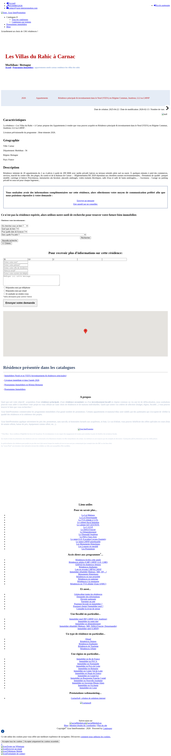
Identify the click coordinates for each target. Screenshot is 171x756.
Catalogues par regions (21, 22)
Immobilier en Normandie (88, 664)
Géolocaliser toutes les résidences (88, 594)
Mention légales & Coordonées (83, 725)
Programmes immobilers (16, 24)
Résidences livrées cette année (88, 560)
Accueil (12, 3)
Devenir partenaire (88, 599)
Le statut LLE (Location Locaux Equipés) (88, 539)
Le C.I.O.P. (88, 527)
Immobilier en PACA (88, 661)
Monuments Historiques (88, 574)
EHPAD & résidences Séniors (88, 564)
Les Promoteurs (88, 549)
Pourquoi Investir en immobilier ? (88, 604)
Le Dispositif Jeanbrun (88, 534)
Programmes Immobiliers (23, 68)
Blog (8, 27)
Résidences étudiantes (88, 567)
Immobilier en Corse (88, 688)
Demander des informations (88, 597)
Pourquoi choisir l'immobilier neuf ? (88, 606)
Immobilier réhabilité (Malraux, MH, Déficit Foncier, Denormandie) (88, 626)
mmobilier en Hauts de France (88, 673)
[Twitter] (94, 723)
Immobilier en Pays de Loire (88, 666)
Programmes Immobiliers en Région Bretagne (23, 385)
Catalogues (11, 17)
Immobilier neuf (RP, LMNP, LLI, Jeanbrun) (88, 619)
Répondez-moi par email (16, 291)
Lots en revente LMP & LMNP (88, 569)
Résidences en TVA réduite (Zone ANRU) (88, 584)
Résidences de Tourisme (88, 646)
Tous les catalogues (20, 19)
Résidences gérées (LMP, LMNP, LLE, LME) (88, 562)
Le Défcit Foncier (88, 529)
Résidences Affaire (88, 649)
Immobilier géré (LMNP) (88, 628)
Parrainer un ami (88, 601)
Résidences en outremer (88, 579)
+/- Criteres (6, 243)
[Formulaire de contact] (13, 754)
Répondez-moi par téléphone (18, 287)
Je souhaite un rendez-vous (17, 294)
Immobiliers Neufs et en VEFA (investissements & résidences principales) (35, 376)
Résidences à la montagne (88, 581)
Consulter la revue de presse (88, 609)
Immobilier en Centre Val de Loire (88, 671)
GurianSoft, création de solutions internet (88, 698)
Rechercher (85, 238)
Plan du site (102, 725)
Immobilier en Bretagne (88, 668)
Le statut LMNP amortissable (88, 541)
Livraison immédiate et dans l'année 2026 (21, 380)
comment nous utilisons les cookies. (96, 737)
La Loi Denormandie (88, 517)
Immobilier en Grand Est (88, 676)
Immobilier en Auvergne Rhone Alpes (88, 683)
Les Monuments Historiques (88, 544)
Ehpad (88, 639)
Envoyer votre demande (20, 302)
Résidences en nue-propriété (88, 576)
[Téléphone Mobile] (11, 751)
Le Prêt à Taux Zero (88, 537)
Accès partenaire (163, 5)
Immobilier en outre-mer (88, 621)
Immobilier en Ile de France (88, 659)
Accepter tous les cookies (12, 742)
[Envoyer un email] (11, 749)
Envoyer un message (85, 200)
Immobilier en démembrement (88, 624)
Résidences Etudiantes (88, 644)
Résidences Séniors (88, 641)
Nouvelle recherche (9, 241)
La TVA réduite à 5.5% (88, 520)
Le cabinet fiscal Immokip (88, 522)
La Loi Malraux (88, 515)
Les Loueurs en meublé (88, 546)
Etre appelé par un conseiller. (85, 204)
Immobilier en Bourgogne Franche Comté (88, 678)
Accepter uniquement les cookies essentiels (41, 742)
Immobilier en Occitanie (88, 685)
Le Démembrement (88, 532)
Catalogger (107, 728)
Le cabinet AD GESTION (88, 525)
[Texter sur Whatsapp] (12, 746)
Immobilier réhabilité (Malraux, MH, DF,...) (88, 572)
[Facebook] (77, 723)
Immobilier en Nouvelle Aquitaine (88, 680)
